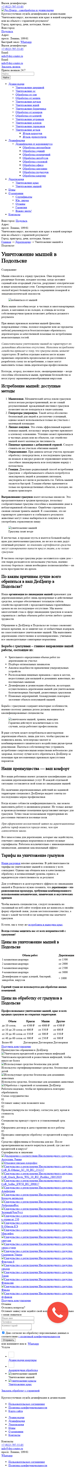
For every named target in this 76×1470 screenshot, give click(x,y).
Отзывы (20, 203)
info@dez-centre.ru (12, 56)
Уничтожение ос (26, 91)
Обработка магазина (35, 168)
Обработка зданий (34, 151)
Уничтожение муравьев (30, 119)
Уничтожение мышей (29, 186)
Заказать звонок (11, 66)
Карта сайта (15, 1411)
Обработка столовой (35, 161)
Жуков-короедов (32, 133)
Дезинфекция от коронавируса (34, 144)
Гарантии (21, 207)
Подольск (7, 31)
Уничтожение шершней (30, 87)
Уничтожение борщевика (31, 108)
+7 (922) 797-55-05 (12, 6)
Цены (11, 189)
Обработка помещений (36, 154)
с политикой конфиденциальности (39, 1336)
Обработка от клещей (29, 115)
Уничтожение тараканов (30, 126)
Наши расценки (11, 863)
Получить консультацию (16, 1046)
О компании (15, 193)
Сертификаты (24, 196)
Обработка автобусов (35, 158)
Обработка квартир (34, 175)
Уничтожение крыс (27, 182)
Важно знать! (24, 211)
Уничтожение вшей (27, 105)
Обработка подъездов (36, 172)
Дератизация (16, 179)
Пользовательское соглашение (26, 1404)
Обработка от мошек (28, 98)
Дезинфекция (16, 140)
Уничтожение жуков (28, 129)
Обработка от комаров (29, 112)
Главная (6, 242)
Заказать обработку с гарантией (20, 1390)
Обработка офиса (33, 165)
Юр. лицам (22, 200)
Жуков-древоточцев (34, 136)
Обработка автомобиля (36, 147)
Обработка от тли (26, 94)
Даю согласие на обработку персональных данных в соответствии (35, 1334)
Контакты (14, 214)
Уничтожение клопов (29, 122)
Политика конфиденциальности (27, 1407)
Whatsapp (26, 42)
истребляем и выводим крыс (45, 924)
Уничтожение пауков (28, 101)
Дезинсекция (16, 84)
